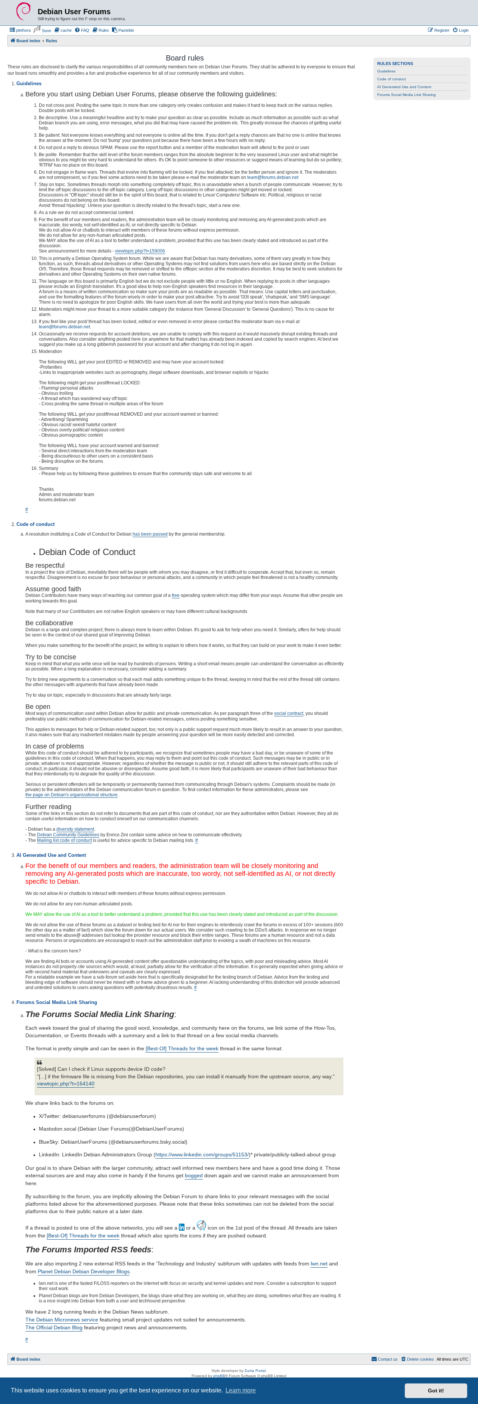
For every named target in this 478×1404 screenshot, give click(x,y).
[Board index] (23, 11)
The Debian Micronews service (61, 1320)
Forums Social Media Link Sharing (406, 95)
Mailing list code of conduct (64, 840)
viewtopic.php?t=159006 (140, 251)
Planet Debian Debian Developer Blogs (84, 1271)
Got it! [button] (436, 1391)
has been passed (150, 534)
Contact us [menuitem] (388, 1359)
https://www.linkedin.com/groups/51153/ (202, 1154)
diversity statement (75, 829)
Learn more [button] (241, 1390)
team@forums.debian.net (272, 177)
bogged (194, 1175)
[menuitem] (20, 30)
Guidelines (386, 71)
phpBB (219, 1376)
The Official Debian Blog (54, 1327)
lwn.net (319, 1264)
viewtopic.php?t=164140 (65, 1084)
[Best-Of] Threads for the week (182, 1048)
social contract (288, 713)
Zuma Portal (255, 1371)
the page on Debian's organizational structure (71, 794)
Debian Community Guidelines (68, 834)
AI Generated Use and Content (404, 87)
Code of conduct (391, 79)
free (176, 595)
